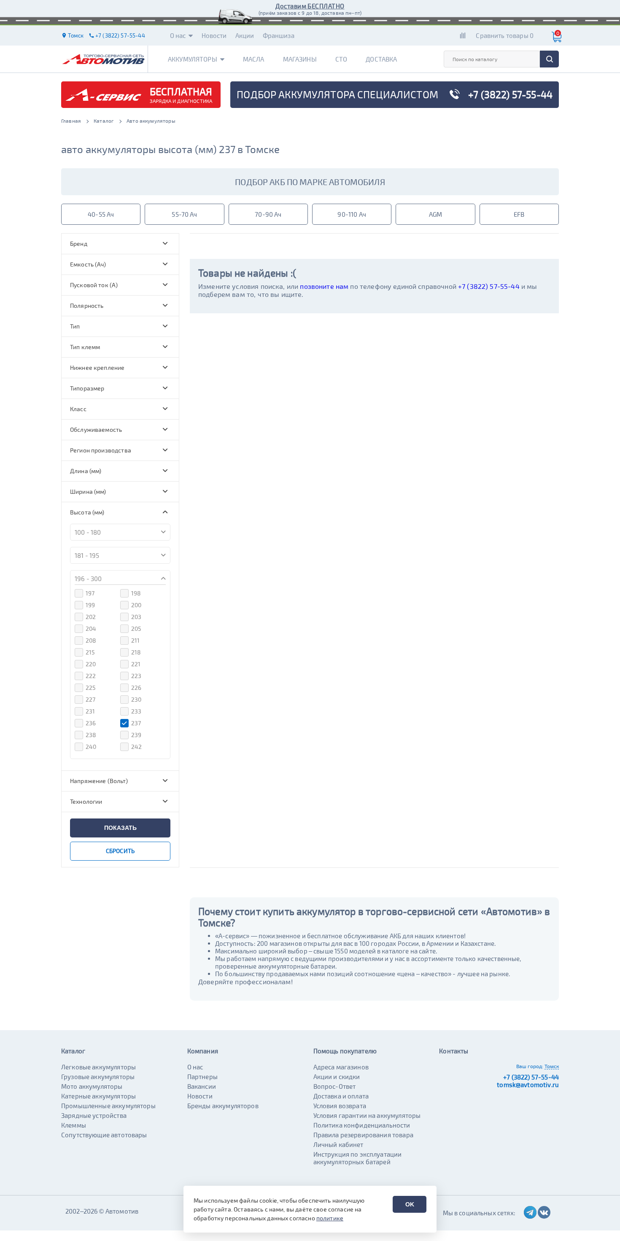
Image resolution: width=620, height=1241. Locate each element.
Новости (214, 35)
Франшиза (278, 35)
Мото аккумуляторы (92, 1086)
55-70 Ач (184, 214)
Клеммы (73, 1125)
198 (136, 593)
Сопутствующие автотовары (104, 1135)
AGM (435, 214)
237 (136, 723)
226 (136, 687)
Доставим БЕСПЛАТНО (309, 6)
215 (90, 652)
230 (136, 699)
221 (135, 664)
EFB (519, 214)
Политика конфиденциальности (361, 1125)
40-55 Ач (101, 214)
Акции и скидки (336, 1076)
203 (136, 616)
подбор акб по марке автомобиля (310, 182)
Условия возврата (339, 1105)
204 (91, 628)
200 (136, 604)
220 (91, 664)
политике (329, 1218)
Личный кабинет (338, 1144)
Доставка (381, 59)
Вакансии (201, 1086)
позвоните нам (324, 286)
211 (135, 640)
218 (136, 652)
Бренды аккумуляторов (223, 1105)
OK (409, 1204)
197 (90, 593)
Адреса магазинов (341, 1067)
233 (136, 711)
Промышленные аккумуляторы (108, 1105)
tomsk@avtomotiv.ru (528, 1084)
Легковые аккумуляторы (98, 1067)
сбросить (120, 850)
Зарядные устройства (94, 1115)
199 (90, 604)
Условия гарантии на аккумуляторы (367, 1115)
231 (90, 711)
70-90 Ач (268, 214)
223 (136, 675)
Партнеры (202, 1076)
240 (91, 746)
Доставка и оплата (341, 1096)
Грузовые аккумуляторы (98, 1076)
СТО (341, 59)
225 (91, 687)
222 (91, 675)
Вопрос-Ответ (334, 1086)
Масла (253, 59)
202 (91, 616)
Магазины (300, 59)
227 (90, 699)
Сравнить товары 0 (505, 35)
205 (136, 628)
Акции (244, 35)
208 (91, 640)
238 (91, 734)
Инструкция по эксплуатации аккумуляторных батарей (357, 1158)
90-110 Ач (351, 214)
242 (136, 746)
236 (91, 723)
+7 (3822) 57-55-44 (489, 286)
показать (120, 827)
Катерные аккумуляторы (98, 1096)
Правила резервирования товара (363, 1135)
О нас (178, 35)
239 (136, 734)
